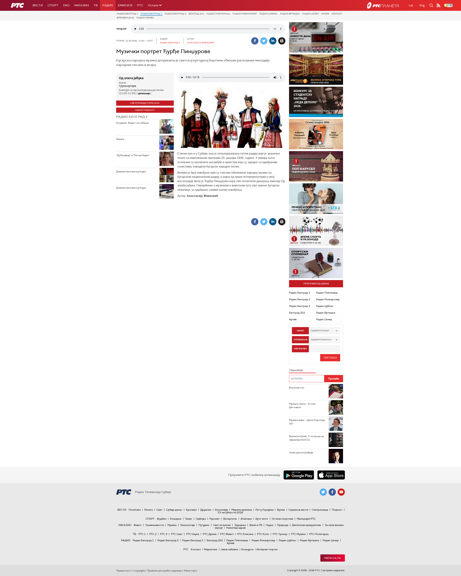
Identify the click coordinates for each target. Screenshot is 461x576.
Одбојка (201, 518)
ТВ (96, 5)
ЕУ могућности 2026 (230, 512)
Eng (422, 5)
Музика (171, 525)
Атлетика (246, 518)
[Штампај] (281, 40)
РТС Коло (263, 534)
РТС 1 (142, 534)
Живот (138, 525)
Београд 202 (196, 13)
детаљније (144, 93)
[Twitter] (263, 40)
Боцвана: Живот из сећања (132, 122)
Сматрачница (320, 509)
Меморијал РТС (306, 518)
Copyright (139, 570)
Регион (148, 509)
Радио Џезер (310, 13)
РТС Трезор (280, 534)
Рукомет (214, 518)
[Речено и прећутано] (316, 198)
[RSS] (438, 5)
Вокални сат (296, 387)
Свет (159, 509)
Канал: (300, 330)
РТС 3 (163, 534)
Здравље (240, 525)
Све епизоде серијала (145, 103)
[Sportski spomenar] (316, 263)
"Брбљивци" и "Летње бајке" (133, 155)
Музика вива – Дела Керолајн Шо (307, 421)
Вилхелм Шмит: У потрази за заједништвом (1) (306, 438)
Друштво (205, 509)
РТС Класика (245, 534)
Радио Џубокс (268, 13)
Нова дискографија (301, 452)
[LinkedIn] (272, 40)
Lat (411, 5)
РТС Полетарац (318, 534)
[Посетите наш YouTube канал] (341, 492)
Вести (38, 5)
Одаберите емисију (321, 339)
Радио (107, 5)
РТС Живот (227, 534)
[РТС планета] (383, 5)
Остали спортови (282, 518)
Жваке (120, 139)
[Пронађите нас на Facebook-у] (332, 492)
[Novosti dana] (316, 37)
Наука (269, 525)
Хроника (191, 509)
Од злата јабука (131, 78)
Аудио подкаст (145, 110)
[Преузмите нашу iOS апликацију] (331, 474)
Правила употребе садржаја (164, 570)
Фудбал (161, 518)
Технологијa (187, 525)
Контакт (337, 13)
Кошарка (175, 518)
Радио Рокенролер (245, 13)
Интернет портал (267, 549)
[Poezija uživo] (320, 134)
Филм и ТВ (255, 525)
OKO (66, 5)
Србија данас (174, 509)
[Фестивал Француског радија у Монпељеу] (319, 69)
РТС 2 (152, 534)
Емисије (125, 5)
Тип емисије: (300, 339)
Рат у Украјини (264, 509)
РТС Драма (209, 534)
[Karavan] (322, 166)
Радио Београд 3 (175, 13)
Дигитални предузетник (306, 525)
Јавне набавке (229, 549)
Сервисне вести (298, 509)
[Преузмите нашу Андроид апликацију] (299, 474)
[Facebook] (254, 40)
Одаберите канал (320, 330)
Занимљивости (154, 525)
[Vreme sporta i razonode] (316, 231)
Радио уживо (145, 17)
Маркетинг (210, 549)
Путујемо (203, 525)
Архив (325, 13)
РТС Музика (298, 534)
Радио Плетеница (218, 13)
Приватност (123, 570)
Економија (221, 509)
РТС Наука (192, 534)
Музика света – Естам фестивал (302, 405)
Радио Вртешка (290, 13)
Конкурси (247, 549)
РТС (140, 5)
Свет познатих (222, 525)
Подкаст (337, 509)
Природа (282, 525)
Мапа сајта (332, 558)
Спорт (53, 5)
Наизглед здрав (236, 527)
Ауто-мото (261, 518)
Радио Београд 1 (127, 13)
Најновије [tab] (296, 370)
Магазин (81, 5)
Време (281, 509)
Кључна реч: (300, 348)
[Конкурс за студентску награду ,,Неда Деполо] (316, 102)
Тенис (188, 518)
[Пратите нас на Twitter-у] (323, 492)
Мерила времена (241, 509)
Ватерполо (230, 518)
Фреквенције (125, 17)
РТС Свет (176, 534)
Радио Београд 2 (151, 13)
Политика (135, 509)
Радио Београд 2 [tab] (131, 117)
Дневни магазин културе (131, 171)
